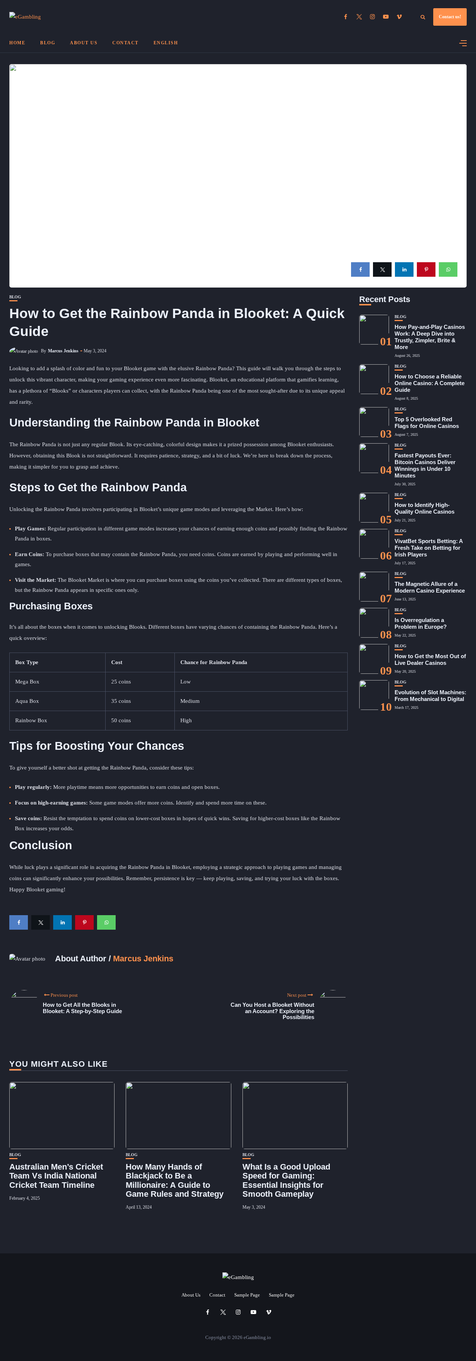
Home (17, 42)
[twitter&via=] (382, 269)
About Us (83, 42)
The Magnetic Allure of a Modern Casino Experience (430, 587)
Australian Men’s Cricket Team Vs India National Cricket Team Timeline (56, 1175)
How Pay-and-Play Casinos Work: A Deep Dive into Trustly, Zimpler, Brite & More (430, 337)
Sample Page (247, 1295)
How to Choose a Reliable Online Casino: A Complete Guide (429, 383)
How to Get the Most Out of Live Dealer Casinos (430, 659)
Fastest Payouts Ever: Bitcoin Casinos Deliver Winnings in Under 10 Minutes (425, 465)
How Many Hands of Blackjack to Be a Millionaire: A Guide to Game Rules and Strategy (174, 1180)
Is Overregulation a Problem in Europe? (421, 623)
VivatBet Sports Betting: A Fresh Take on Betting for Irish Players (429, 548)
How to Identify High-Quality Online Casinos (424, 508)
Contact (125, 42)
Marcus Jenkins (63, 350)
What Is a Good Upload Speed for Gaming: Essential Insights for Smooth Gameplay (286, 1180)
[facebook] (360, 269)
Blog (47, 42)
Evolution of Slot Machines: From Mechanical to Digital (430, 695)
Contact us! (450, 16)
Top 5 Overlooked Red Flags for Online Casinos (427, 422)
